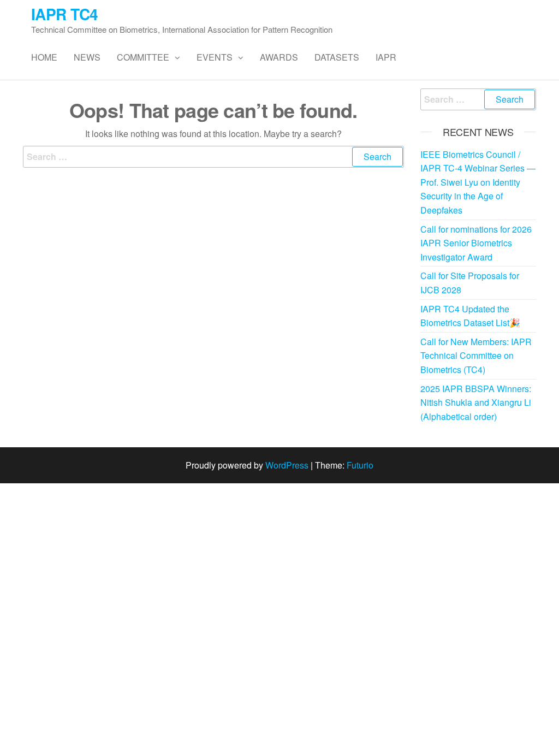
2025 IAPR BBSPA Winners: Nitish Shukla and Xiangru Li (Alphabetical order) (475, 402)
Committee (143, 57)
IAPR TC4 (64, 14)
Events (215, 57)
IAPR (386, 57)
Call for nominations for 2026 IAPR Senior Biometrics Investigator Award (476, 243)
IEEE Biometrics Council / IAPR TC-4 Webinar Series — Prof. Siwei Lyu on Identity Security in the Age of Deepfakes (478, 182)
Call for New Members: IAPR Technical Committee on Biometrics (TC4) (476, 355)
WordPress (286, 465)
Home (44, 57)
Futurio (360, 465)
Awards (279, 57)
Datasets (336, 57)
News (87, 57)
